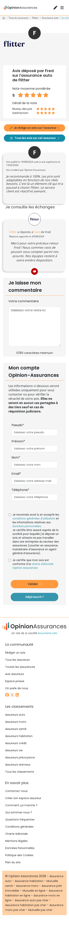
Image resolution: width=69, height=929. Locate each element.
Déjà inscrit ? (34, 597)
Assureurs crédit (16, 743)
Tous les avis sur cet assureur (35, 138)
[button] (34, 271)
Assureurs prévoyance (20, 757)
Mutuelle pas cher (40, 910)
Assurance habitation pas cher (25, 905)
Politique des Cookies (19, 855)
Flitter (35, 17)
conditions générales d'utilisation (33, 518)
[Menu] (62, 7)
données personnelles (26, 526)
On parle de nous (16, 688)
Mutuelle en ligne (34, 891)
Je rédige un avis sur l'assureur (35, 128)
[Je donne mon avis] (55, 8)
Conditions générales (19, 827)
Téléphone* (20, 490)
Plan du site (13, 862)
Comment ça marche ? (21, 805)
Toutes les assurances (20, 667)
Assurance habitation (29, 881)
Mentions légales (16, 841)
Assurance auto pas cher (31, 900)
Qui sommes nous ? (18, 812)
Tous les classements (19, 772)
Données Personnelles (19, 848)
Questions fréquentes (19, 819)
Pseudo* (18, 425)
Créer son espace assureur (23, 798)
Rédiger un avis (15, 653)
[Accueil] (20, 7)
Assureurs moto (15, 722)
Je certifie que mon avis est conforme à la (32, 564)
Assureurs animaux (17, 765)
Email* (16, 473)
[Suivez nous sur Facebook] (7, 695)
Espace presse (14, 681)
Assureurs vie (14, 750)
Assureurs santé (15, 729)
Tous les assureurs (19, 17)
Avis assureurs (14, 674)
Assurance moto (27, 886)
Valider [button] (33, 584)
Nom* (16, 457)
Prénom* (18, 441)
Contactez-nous (16, 791)
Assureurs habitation (19, 736)
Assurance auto (50, 17)
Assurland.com (47, 633)
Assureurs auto (15, 715)
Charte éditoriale (16, 834)
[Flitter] (34, 219)
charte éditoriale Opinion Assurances (32, 566)
